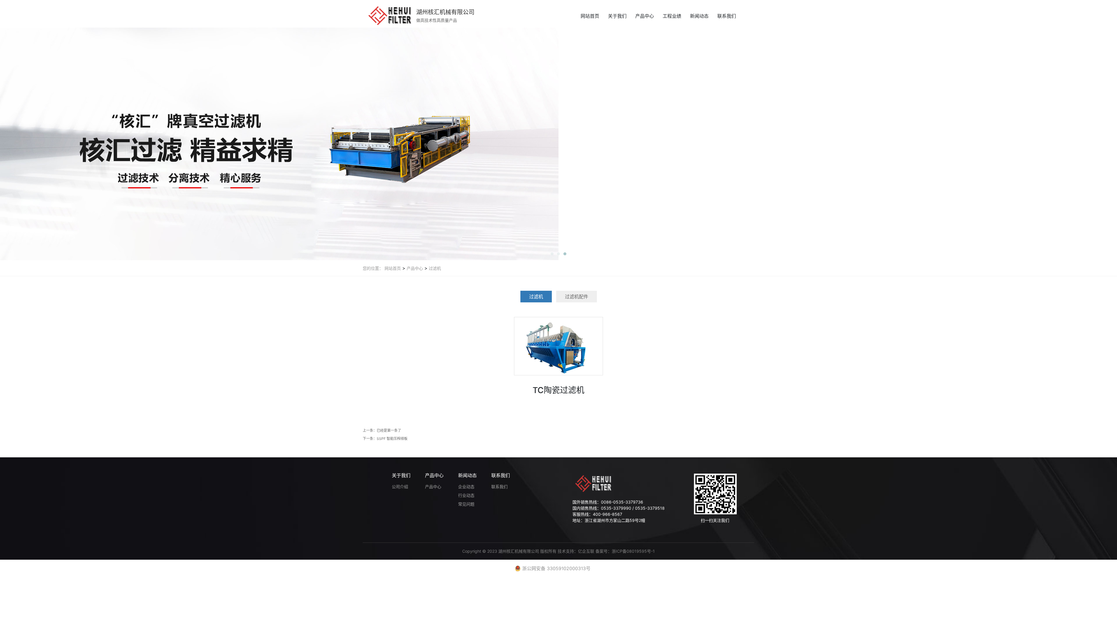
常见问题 (466, 504)
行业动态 (466, 495)
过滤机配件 (576, 296)
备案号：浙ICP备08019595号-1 (625, 551)
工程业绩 (672, 16)
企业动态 (466, 486)
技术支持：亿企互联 (576, 551)
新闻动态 (699, 16)
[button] (552, 254)
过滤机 (434, 268)
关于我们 (617, 16)
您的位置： (373, 268)
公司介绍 (400, 486)
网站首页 (590, 16)
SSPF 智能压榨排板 (392, 438)
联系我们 (726, 16)
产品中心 (644, 16)
